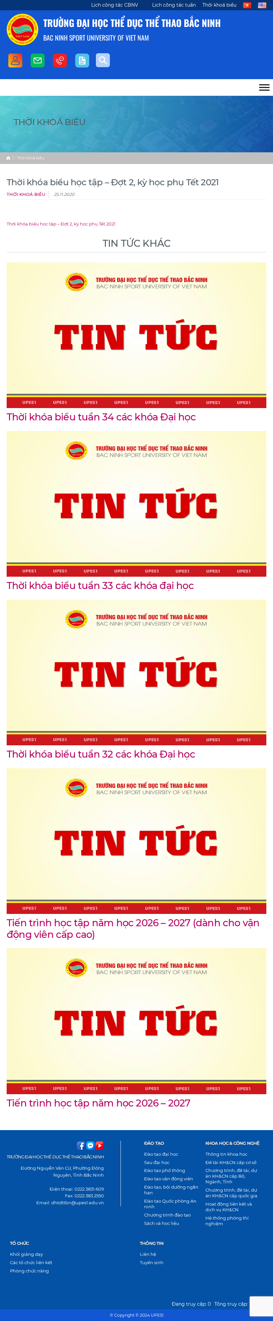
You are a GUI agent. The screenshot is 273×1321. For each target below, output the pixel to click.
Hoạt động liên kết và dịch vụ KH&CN (228, 1206)
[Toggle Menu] (264, 87)
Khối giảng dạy (26, 1254)
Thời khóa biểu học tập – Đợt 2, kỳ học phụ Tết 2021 (61, 223)
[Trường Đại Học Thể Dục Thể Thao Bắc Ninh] (22, 29)
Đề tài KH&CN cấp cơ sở (230, 1162)
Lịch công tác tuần (174, 5)
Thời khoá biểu (219, 5)
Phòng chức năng (29, 1270)
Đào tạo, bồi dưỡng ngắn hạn (171, 1189)
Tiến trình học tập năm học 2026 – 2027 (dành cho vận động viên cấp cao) (133, 928)
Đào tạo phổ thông (164, 1170)
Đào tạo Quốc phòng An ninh (170, 1203)
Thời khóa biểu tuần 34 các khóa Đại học (101, 417)
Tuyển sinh (151, 1262)
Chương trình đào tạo (167, 1215)
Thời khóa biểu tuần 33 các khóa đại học (100, 585)
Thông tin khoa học (226, 1154)
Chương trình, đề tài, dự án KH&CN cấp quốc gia (231, 1192)
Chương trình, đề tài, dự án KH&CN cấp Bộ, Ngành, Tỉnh (231, 1176)
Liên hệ (148, 1254)
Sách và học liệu (161, 1223)
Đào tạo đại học (161, 1154)
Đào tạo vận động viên (168, 1178)
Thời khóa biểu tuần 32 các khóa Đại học (101, 754)
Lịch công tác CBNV (114, 5)
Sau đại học (156, 1162)
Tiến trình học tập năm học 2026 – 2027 (98, 1103)
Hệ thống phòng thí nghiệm (227, 1220)
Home (8, 158)
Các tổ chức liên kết (31, 1262)
